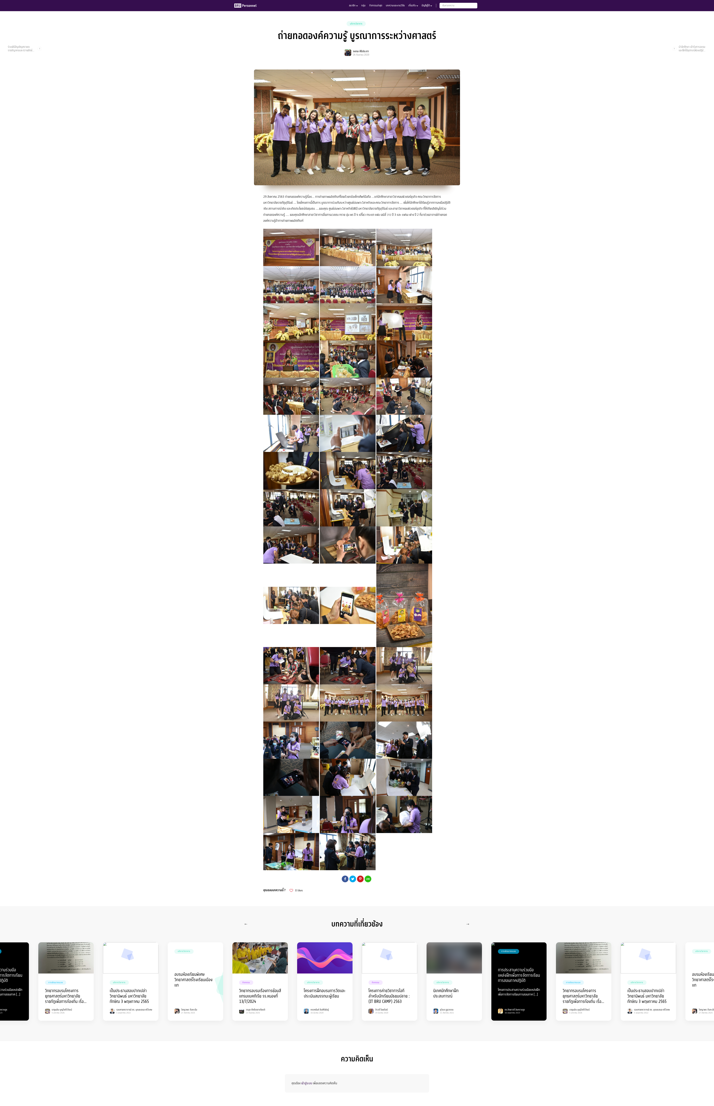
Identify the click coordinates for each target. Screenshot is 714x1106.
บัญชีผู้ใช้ (426, 5)
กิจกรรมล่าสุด (375, 5)
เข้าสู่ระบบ (306, 1083)
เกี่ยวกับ (412, 5)
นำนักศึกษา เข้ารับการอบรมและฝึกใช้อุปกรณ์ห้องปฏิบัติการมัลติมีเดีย (692, 48)
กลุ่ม (363, 5)
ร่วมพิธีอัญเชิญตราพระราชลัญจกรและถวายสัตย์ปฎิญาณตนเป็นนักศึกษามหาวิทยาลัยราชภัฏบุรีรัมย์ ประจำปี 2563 (21, 48)
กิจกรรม (246, 982)
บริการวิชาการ (356, 23)
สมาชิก (352, 5)
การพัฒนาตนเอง (55, 982)
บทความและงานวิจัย (395, 5)
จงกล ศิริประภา (361, 51)
